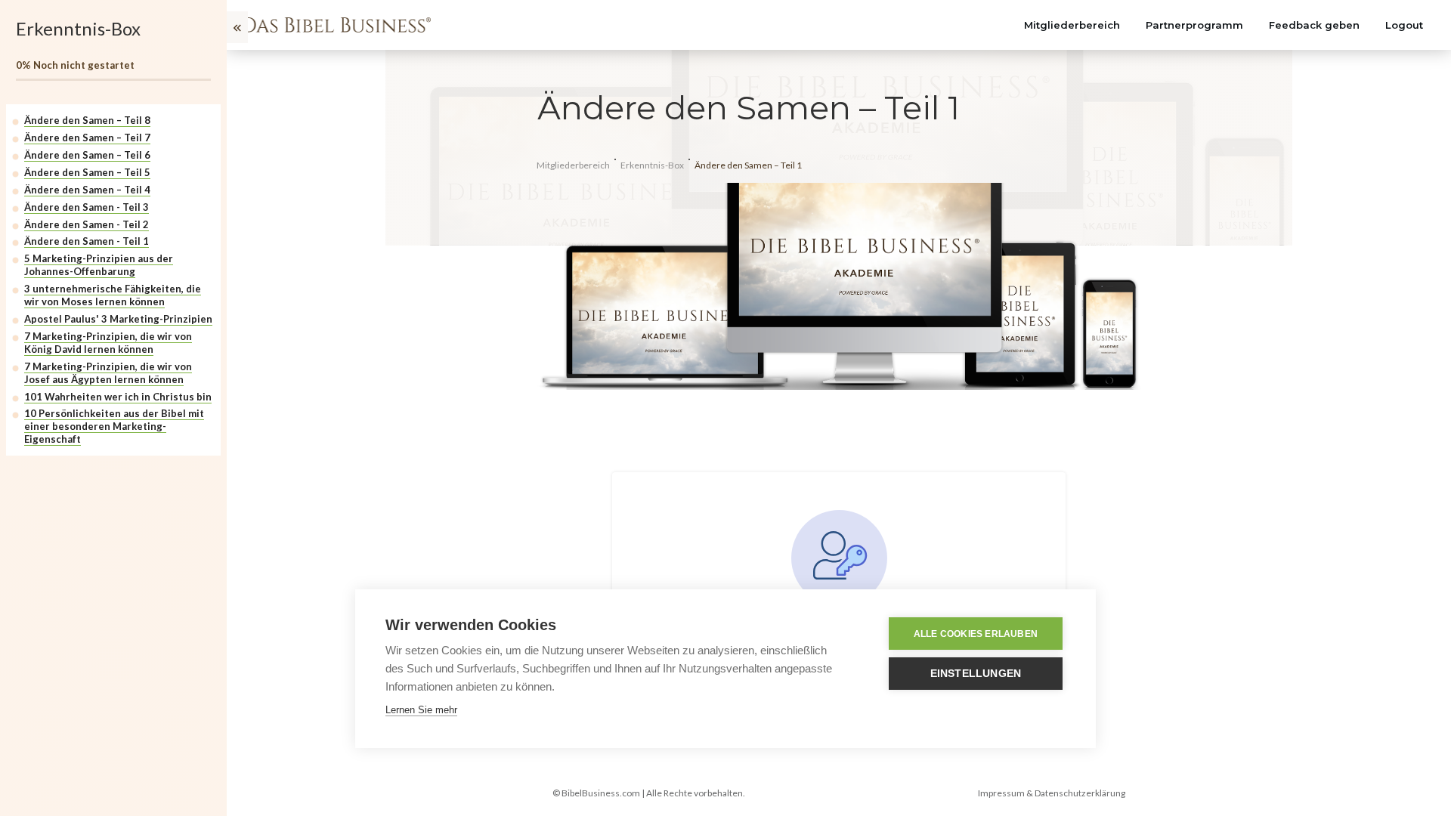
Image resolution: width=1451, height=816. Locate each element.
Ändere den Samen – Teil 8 (87, 120)
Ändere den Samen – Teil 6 (87, 155)
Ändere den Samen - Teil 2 (86, 224)
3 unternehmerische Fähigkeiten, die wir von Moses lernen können (112, 295)
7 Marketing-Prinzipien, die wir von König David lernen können (108, 342)
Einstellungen (976, 673)
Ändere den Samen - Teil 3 (86, 207)
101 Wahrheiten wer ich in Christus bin (118, 397)
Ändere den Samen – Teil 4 (87, 190)
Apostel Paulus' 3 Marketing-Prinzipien (118, 319)
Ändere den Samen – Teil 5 (87, 172)
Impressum (1001, 793)
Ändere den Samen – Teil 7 (87, 137)
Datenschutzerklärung (1080, 793)
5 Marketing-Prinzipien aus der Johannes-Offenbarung (98, 264)
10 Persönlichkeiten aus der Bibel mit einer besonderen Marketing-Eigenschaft (114, 426)
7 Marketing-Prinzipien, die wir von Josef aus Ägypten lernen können (108, 372)
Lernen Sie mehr (421, 710)
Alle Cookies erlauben (976, 634)
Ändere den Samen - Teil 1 (86, 241)
